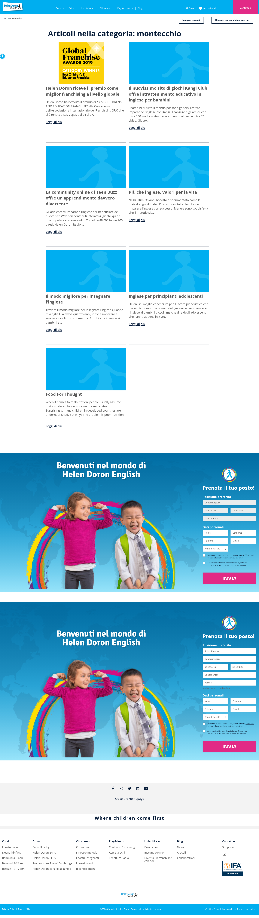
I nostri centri (88, 8)
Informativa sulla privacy (233, 557)
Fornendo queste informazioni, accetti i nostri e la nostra (230, 556)
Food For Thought (64, 394)
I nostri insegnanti (87, 857)
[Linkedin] (245, 898)
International (209, 8)
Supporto (228, 847)
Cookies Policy (212, 909)
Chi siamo (105, 8)
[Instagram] (236, 898)
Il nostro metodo (86, 852)
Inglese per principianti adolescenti (166, 296)
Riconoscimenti (86, 868)
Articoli (181, 852)
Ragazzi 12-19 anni (13, 868)
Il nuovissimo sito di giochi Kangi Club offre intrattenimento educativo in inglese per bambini (168, 94)
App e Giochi (117, 852)
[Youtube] (253, 898)
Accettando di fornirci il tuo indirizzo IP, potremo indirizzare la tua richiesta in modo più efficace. (227, 564)
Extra (71, 8)
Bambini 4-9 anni (13, 857)
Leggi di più (54, 122)
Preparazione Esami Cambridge (52, 863)
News (180, 847)
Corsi (58, 8)
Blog (140, 8)
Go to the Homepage (129, 799)
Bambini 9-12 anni (13, 863)
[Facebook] (228, 898)
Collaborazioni (186, 857)
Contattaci (245, 7)
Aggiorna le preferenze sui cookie (238, 909)
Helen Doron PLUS (44, 857)
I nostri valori (84, 863)
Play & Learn (123, 8)
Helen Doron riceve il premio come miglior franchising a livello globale (82, 91)
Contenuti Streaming (122, 847)
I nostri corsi (10, 847)
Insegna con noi (154, 852)
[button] (2, 56)
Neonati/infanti (11, 852)
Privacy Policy (8, 909)
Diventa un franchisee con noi (158, 859)
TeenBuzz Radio (119, 857)
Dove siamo (151, 847)
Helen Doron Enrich (45, 852)
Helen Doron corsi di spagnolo (52, 868)
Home (7, 18)
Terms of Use (24, 909)
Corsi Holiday (41, 847)
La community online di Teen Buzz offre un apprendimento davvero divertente (81, 198)
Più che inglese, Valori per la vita (163, 192)
